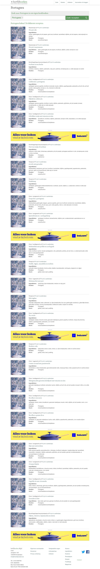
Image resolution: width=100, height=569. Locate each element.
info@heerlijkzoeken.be (17, 557)
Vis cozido (32, 315)
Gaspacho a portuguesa (36, 198)
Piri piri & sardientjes (43, 28)
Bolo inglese (32, 298)
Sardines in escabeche (36, 64)
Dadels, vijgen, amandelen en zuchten (41, 264)
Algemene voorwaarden (37, 548)
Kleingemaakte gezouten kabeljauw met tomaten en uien (47, 381)
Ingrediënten (68, 551)
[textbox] (24, 18)
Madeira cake (33, 346)
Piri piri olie (33, 30)
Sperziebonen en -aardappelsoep (39, 216)
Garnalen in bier (34, 498)
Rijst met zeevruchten (36, 446)
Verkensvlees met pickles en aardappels (41, 246)
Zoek (56, 2)
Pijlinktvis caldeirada (35, 99)
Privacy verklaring (35, 554)
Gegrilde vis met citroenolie (38, 481)
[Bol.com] (50, 140)
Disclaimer (33, 551)
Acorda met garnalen (35, 164)
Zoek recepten (72, 18)
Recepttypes (68, 556)
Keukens (67, 554)
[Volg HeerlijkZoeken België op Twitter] (83, 552)
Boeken (63, 2)
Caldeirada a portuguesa (37, 82)
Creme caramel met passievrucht (39, 363)
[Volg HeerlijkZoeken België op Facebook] (87, 552)
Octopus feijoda (34, 464)
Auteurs (67, 548)
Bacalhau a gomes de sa (36, 415)
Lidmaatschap (52, 551)
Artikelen (70, 2)
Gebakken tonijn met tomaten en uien (41, 116)
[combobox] (38, 17)
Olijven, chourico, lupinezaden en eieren (42, 516)
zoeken (20, 1)
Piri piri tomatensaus (36, 47)
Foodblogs (68, 562)
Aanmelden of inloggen (81, 2)
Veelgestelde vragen (54, 548)
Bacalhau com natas (35, 398)
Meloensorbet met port (36, 281)
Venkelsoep (32, 181)
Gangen (67, 559)
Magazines (68, 564)
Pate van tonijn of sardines (37, 147)
